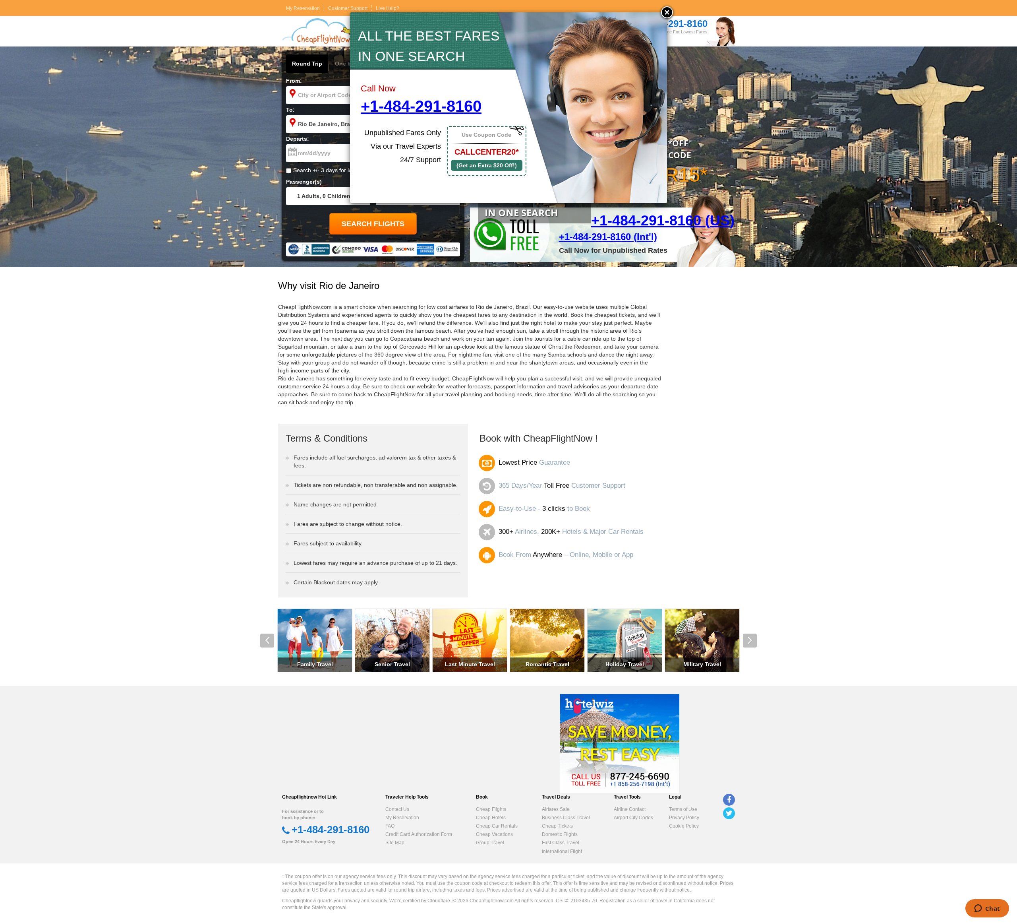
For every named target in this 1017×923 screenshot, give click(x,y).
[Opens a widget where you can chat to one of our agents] (987, 909)
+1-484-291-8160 (421, 106)
